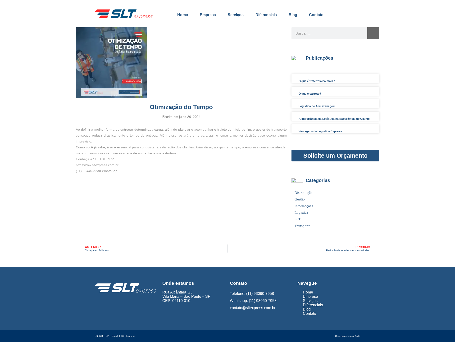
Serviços (236, 15)
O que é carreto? (310, 93)
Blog (293, 15)
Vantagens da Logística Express (320, 131)
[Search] (373, 33)
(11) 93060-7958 (260, 294)
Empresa (208, 15)
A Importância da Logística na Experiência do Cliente (334, 118)
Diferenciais (266, 15)
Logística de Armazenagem (317, 106)
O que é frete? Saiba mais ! (317, 81)
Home (182, 15)
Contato (316, 15)
